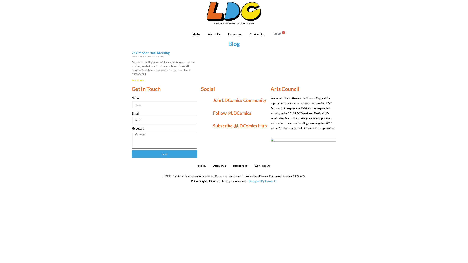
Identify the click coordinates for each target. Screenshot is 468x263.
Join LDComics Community (239, 100)
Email (135, 113)
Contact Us (257, 34)
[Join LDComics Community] (205, 100)
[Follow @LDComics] (205, 113)
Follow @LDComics (232, 113)
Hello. (197, 34)
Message (138, 128)
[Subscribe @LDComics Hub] (205, 125)
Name (136, 98)
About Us (214, 34)
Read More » (138, 80)
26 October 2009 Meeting (151, 53)
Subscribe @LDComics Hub (240, 125)
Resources (235, 34)
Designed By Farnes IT (263, 181)
